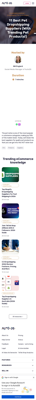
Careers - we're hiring (25, 344)
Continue (18, 397)
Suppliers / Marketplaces (7, 185)
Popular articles (8, 293)
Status (20, 340)
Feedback (5, 344)
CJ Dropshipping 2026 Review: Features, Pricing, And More (9, 265)
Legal (4, 348)
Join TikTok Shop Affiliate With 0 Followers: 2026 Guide (9, 229)
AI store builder (23, 348)
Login (27, 3)
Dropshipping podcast (17, 13)
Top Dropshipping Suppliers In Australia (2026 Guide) (9, 300)
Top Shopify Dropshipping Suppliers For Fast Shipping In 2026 (9, 192)
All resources (17, 316)
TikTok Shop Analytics (25, 352)
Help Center (6, 340)
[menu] (33, 3)
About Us (5, 335)
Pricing (20, 335)
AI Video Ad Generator (9, 352)
